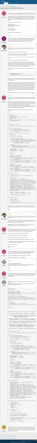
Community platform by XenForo (18, 442)
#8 (35, 259)
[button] (13, 3)
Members (16, 3)
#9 (35, 271)
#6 (35, 227)
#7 (35, 249)
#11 (35, 425)
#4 (35, 95)
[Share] (34, 11)
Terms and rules (23, 440)
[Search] (36, 3)
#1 (35, 11)
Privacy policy (28, 440)
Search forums (6, 4)
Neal (1, 9)
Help (31, 440)
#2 (35, 36)
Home (2, 3)
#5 (35, 213)
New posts (2, 4)
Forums (6, 3)
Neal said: (9, 46)
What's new (11, 3)
